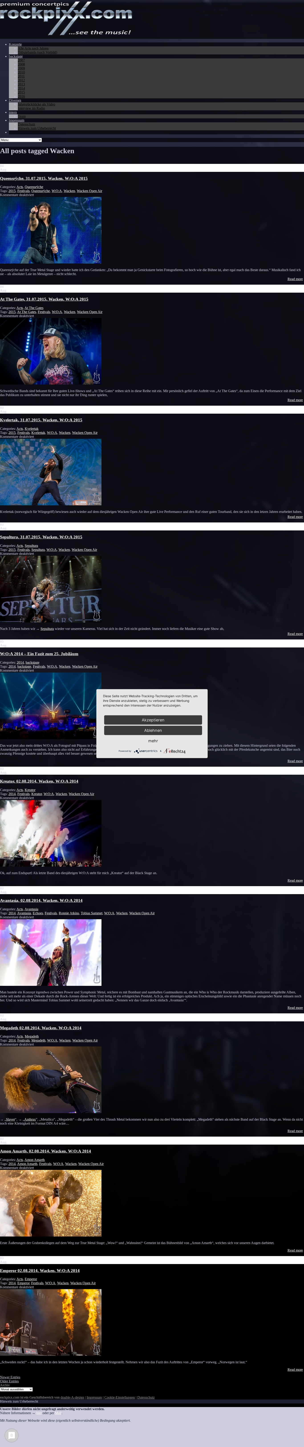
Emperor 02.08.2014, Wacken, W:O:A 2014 (40, 1270)
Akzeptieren (153, 719)
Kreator (30, 790)
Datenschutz (146, 1397)
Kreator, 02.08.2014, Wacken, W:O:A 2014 (39, 781)
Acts (19, 187)
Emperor (31, 1279)
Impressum (94, 1397)
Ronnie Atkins (69, 913)
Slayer (10, 1119)
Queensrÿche (34, 187)
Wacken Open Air (89, 191)
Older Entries (9, 1381)
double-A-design (72, 1397)
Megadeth (32, 1036)
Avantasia (31, 909)
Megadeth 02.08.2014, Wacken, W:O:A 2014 (40, 1028)
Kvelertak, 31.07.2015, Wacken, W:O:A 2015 (41, 420)
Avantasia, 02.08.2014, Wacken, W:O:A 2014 (41, 900)
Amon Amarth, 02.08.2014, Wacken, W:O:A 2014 (45, 1151)
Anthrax (30, 1119)
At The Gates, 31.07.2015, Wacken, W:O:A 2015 (44, 299)
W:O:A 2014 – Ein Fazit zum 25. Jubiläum (39, 653)
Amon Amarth (34, 1160)
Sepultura (31, 546)
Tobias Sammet (91, 913)
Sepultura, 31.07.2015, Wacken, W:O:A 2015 (41, 537)
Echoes (38, 913)
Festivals (23, 191)
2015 (12, 191)
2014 (20, 662)
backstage (32, 662)
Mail (58, 1413)
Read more (295, 279)
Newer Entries (10, 1377)
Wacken (69, 191)
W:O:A (57, 191)
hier (39, 1413)
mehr (153, 740)
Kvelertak (32, 429)
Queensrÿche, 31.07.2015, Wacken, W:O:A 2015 (44, 178)
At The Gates (33, 308)
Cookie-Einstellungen (119, 1397)
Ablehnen (153, 730)
